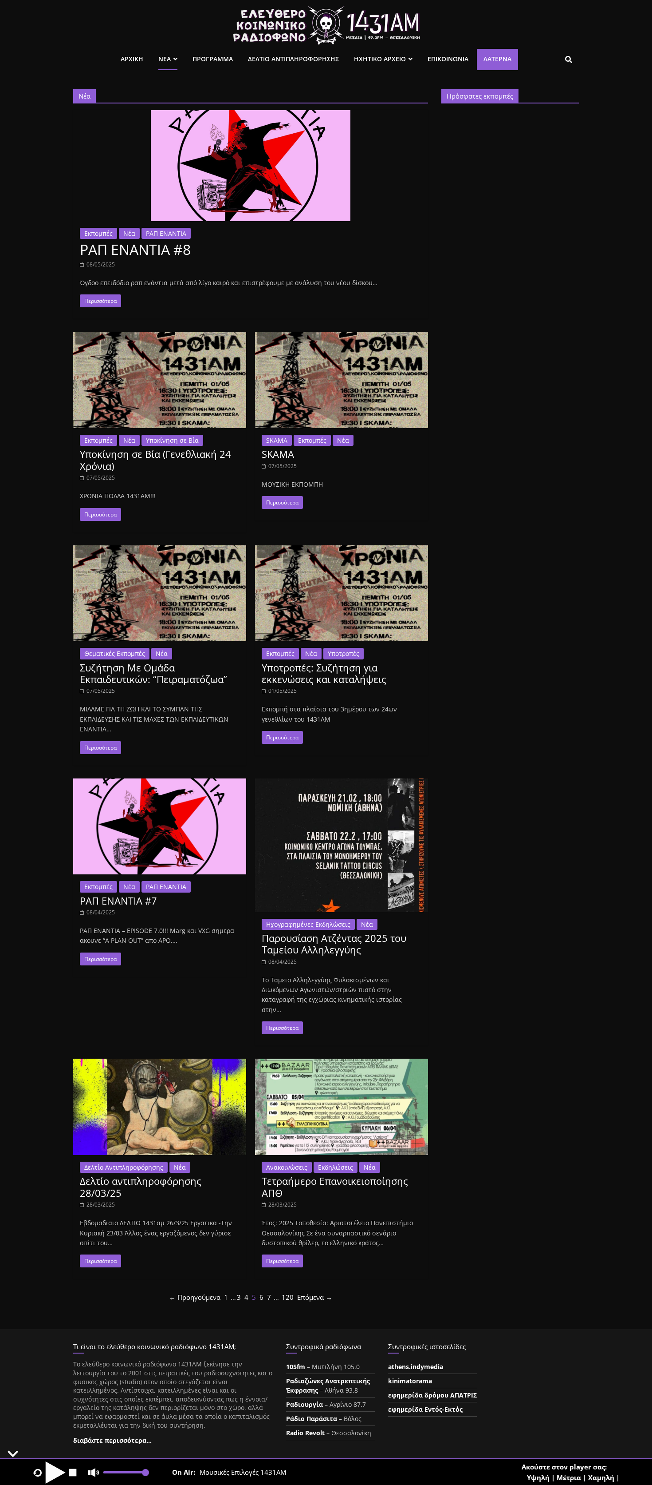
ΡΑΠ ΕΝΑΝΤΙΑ (166, 233)
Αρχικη (132, 59)
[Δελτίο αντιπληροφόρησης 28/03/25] (159, 1064)
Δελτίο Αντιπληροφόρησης (123, 1167)
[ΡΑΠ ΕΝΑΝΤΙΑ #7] (159, 783)
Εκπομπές (98, 233)
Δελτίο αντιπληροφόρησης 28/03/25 (140, 1186)
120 (288, 1297)
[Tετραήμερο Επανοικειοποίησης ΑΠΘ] (341, 1064)
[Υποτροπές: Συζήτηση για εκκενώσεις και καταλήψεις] (341, 550)
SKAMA (276, 440)
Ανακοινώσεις (286, 1167)
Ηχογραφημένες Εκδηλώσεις (308, 924)
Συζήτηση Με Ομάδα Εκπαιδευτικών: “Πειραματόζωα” (153, 673)
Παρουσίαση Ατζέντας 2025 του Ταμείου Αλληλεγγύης (334, 943)
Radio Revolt (305, 1433)
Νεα (164, 59)
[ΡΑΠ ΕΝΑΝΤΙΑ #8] (250, 115)
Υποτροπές (343, 653)
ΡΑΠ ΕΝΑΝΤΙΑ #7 (118, 900)
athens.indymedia (415, 1366)
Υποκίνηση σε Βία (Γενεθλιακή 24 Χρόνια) (155, 459)
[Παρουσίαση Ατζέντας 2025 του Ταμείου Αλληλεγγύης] (341, 783)
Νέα (129, 233)
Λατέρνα (497, 59)
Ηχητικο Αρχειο (380, 59)
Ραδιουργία (304, 1404)
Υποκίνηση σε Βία (172, 440)
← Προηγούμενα (194, 1297)
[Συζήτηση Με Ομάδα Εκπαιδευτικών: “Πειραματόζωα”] (159, 550)
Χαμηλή (601, 1477)
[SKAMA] (341, 337)
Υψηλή (538, 1477)
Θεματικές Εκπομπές (114, 653)
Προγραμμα (212, 59)
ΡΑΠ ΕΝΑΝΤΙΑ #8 (135, 249)
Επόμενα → (314, 1297)
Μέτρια (569, 1477)
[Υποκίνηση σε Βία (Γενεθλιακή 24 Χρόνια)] (159, 337)
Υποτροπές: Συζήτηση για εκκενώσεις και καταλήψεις (324, 673)
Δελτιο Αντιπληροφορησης (293, 59)
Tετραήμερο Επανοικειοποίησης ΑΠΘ (335, 1186)
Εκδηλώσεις (335, 1167)
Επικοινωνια (448, 59)
